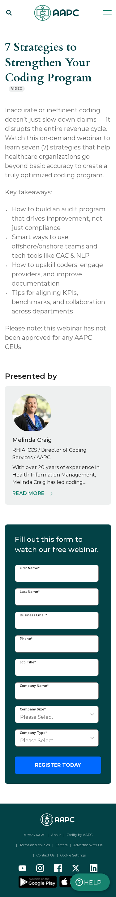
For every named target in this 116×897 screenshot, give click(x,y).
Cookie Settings (73, 855)
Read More (28, 493)
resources (38, 28)
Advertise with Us (87, 845)
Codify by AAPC (79, 835)
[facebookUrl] (58, 868)
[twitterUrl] (76, 868)
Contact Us (45, 855)
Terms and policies (34, 845)
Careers (61, 845)
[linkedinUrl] (94, 868)
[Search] (9, 12)
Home (12, 28)
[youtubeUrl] (23, 868)
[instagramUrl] (40, 868)
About (56, 835)
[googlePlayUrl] (38, 881)
